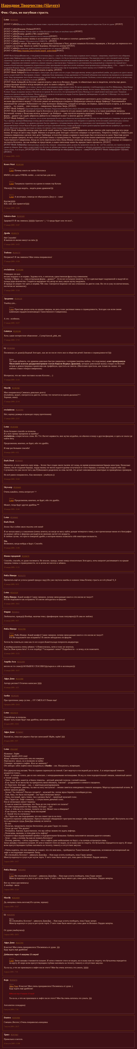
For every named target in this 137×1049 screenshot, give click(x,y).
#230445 (17, 487)
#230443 (19, 461)
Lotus (11, 171)
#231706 (22, 629)
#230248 (17, 331)
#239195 (15, 696)
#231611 (15, 612)
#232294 (21, 662)
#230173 (15, 233)
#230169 (20, 216)
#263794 (19, 943)
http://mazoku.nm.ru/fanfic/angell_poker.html (37, 51)
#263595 (11, 915)
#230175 (16, 253)
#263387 (14, 749)
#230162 (14, 20)
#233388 (19, 679)
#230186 (19, 270)
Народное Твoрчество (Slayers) (30, 5)
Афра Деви (13, 986)
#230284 (11, 348)
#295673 (13, 980)
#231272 (22, 576)
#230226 (18, 299)
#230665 (14, 517)
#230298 (16, 388)
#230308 (14, 427)
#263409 (16, 898)
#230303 (19, 410)
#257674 (14, 713)
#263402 (22, 870)
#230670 (25, 556)
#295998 (16, 1018)
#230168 (20, 164)
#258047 (19, 732)
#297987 (14, 1035)
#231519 (14, 593)
